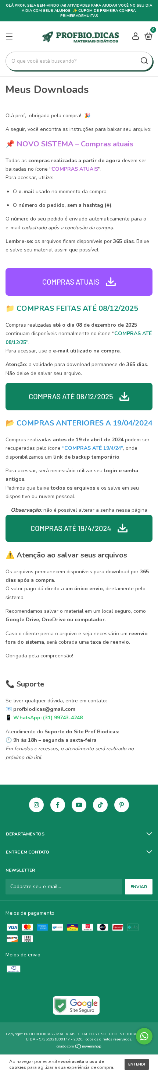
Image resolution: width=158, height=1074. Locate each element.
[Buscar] (144, 60)
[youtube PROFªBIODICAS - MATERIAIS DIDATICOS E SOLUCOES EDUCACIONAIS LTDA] (79, 804)
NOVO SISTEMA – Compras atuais (75, 144)
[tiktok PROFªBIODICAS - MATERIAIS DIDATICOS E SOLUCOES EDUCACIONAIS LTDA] (100, 804)
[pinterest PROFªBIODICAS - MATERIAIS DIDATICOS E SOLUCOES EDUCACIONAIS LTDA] (121, 804)
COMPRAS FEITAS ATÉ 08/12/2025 (77, 308)
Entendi (136, 1064)
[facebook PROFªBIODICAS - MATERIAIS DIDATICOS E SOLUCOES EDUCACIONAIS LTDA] (57, 804)
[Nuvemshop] (79, 1047)
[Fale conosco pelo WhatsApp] (144, 1036)
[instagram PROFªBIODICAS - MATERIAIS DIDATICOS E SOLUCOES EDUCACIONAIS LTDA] (36, 804)
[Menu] (10, 37)
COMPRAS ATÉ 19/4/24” (93, 448)
